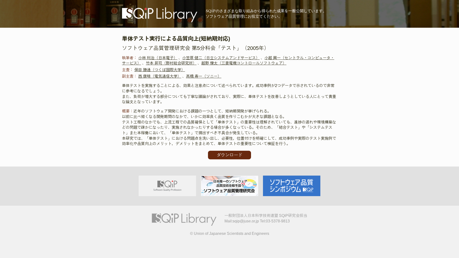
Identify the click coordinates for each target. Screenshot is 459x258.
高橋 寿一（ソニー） (203, 76)
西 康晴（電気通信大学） (159, 76)
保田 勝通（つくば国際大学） (159, 70)
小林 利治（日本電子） (157, 58)
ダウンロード (229, 155)
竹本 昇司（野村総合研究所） (171, 63)
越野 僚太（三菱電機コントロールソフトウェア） (243, 63)
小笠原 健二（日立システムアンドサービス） (221, 58)
